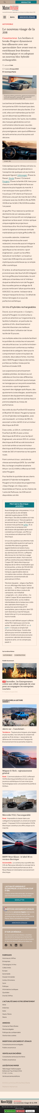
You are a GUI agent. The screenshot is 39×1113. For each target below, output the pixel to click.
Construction (20, 655)
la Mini (26, 525)
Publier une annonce (9, 1047)
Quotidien (5, 992)
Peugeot (6, 181)
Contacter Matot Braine (10, 1026)
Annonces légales (19, 923)
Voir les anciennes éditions (11, 1076)
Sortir (4, 983)
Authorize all (10, 1111)
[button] (4, 17)
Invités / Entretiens (8, 980)
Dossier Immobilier (8, 977)
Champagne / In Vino (9, 964)
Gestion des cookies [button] (9, 1035)
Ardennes (5, 1008)
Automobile (7, 24)
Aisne (4, 1005)
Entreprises (6, 961)
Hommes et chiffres (9, 958)
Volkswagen (22, 175)
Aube (4, 1011)
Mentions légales (8, 1029)
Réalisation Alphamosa (9, 1086)
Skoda (11, 178)
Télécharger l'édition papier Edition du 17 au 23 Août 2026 (12, 1071)
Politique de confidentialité (11, 1032)
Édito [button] (12, 17)
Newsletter (26, 2)
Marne (4, 1017)
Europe (4, 971)
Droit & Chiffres (7, 996)
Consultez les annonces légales (12, 1044)
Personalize (30, 1111)
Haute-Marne (7, 1014)
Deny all (21, 1111)
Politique (5, 986)
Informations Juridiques (10, 989)
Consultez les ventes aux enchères (13, 1057)
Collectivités (6, 967)
